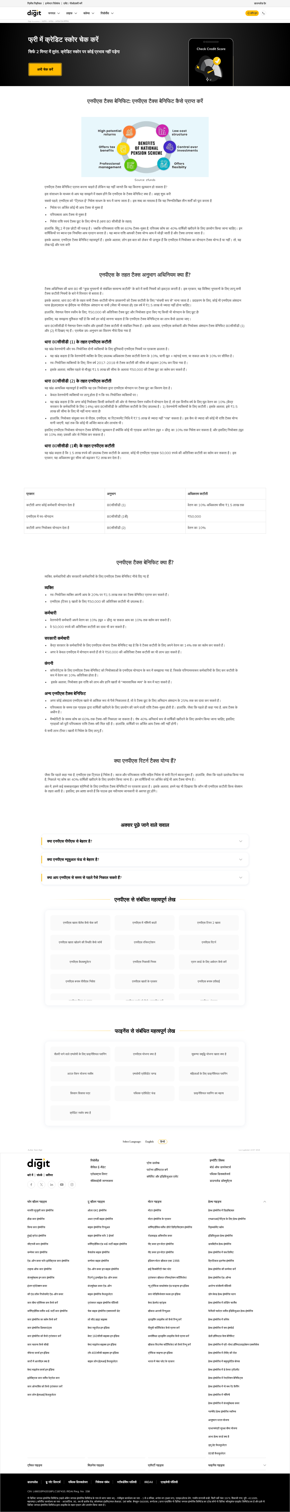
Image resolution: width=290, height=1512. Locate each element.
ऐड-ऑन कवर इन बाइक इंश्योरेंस (103, 1269)
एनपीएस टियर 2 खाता (208, 923)
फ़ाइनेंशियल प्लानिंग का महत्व (209, 1093)
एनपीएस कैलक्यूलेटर (80, 962)
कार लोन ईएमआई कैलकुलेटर (41, 1394)
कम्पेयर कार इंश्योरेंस (37, 1252)
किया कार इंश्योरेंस (36, 1227)
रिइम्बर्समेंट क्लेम (216, 1227)
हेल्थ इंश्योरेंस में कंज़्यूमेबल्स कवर (223, 1403)
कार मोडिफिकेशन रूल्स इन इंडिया (164, 1294)
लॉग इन (253, 13)
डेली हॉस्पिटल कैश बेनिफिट (221, 1336)
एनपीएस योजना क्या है (144, 1054)
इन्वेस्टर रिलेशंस (52, 3)
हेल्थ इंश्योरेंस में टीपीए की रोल (222, 1352)
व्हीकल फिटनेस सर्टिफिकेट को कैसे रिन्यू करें (169, 1344)
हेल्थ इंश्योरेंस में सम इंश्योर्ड (221, 1327)
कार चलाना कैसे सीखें (37, 1344)
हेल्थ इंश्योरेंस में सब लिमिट (221, 1252)
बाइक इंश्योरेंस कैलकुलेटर (100, 1294)
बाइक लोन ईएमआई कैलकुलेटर (103, 1361)
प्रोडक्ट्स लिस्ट (98, 1174)
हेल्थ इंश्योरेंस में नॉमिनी (219, 1394)
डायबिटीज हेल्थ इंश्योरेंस (219, 1244)
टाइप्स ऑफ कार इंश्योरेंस (39, 1269)
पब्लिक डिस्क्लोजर (78, 1482)
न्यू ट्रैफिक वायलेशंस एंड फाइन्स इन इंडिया (168, 1285)
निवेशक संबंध (102, 1482)
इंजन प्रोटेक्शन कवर (37, 1285)
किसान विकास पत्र (80, 1093)
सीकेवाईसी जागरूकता (101, 1181)
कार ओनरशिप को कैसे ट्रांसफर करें (44, 1386)
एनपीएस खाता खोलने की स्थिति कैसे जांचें (80, 942)
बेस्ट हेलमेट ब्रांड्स (157, 1302)
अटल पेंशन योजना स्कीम (80, 1074)
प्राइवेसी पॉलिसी (169, 1482)
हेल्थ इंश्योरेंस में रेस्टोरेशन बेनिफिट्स (225, 1378)
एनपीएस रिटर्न (209, 942)
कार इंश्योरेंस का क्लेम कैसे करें (42, 1319)
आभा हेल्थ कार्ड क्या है (218, 1436)
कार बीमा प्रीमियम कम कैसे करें (42, 1302)
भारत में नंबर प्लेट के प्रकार (161, 1361)
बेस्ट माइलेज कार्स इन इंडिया (40, 1369)
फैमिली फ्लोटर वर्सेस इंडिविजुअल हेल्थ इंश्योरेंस (230, 1311)
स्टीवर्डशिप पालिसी (127, 1482)
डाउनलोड (32, 1482)
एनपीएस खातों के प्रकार (144, 981)
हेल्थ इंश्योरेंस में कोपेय (218, 1319)
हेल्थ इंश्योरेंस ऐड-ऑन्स (219, 1277)
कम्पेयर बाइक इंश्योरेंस (98, 1260)
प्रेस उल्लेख (153, 1163)
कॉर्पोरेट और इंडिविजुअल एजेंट (162, 1176)
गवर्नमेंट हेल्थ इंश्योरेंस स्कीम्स (222, 1411)
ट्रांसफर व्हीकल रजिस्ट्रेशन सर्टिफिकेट (167, 1277)
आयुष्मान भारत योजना (218, 1420)
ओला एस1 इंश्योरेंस (97, 1210)
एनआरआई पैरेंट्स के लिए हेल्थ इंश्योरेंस (227, 1219)
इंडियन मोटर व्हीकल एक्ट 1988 (163, 1260)
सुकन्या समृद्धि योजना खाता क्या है (208, 1054)
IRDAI (148, 1482)
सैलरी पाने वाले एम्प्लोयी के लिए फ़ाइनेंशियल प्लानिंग (80, 1054)
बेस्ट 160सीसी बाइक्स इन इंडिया (103, 1336)
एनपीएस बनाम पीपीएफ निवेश (80, 981)
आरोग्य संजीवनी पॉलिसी (219, 1285)
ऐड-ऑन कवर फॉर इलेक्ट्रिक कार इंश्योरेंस (48, 1260)
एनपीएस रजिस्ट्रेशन (144, 942)
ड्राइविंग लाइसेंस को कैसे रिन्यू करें (165, 1319)
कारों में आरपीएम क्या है (38, 1361)
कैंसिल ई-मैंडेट (98, 1167)
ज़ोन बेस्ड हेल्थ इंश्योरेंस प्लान (222, 1294)
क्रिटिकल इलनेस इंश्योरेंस (221, 1260)
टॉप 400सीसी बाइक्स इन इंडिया (103, 1352)
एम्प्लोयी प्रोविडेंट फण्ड (144, 1074)
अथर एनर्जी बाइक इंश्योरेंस (100, 1219)
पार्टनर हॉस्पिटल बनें (157, 1170)
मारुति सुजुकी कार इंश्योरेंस (40, 1210)
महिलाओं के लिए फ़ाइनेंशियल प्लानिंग (208, 1074)
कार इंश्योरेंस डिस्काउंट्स (39, 1327)
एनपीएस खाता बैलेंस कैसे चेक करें (80, 923)
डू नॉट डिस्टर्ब (53, 1482)
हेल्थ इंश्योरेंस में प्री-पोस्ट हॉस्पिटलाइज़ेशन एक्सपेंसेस (233, 1344)
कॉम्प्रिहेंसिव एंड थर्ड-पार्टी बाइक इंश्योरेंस (107, 1244)
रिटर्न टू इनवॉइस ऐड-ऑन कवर (102, 1277)
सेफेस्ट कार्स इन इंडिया (38, 1352)
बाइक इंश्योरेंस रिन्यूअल (99, 1227)
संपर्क (39, 1175)
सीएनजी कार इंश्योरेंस (37, 1244)
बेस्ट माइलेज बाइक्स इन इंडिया (102, 1344)
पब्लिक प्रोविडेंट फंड (144, 1093)
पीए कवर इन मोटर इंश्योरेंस (161, 1244)
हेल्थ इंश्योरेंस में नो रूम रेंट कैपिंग (223, 1386)
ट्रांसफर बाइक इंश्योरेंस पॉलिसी (103, 1302)
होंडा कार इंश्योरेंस (36, 1219)
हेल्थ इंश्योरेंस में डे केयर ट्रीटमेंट (223, 1369)
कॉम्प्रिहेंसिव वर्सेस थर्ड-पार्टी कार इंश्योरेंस (47, 1311)
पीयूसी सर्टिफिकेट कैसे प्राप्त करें (164, 1327)
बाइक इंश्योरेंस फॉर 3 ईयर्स (101, 1235)
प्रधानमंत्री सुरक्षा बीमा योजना (222, 1428)
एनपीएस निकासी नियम (144, 962)
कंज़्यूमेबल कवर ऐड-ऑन (99, 1285)
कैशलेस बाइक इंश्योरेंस (99, 1252)
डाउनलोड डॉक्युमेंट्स (221, 1181)
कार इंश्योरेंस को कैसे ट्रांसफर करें (44, 1336)
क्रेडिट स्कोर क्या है (80, 1113)
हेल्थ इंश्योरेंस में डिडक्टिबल (221, 1210)
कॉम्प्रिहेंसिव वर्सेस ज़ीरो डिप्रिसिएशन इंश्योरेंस (170, 1227)
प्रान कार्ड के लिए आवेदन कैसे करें (209, 962)
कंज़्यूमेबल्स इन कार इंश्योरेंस (40, 1277)
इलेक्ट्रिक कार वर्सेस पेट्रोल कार (43, 1378)
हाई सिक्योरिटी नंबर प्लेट (159, 1269)
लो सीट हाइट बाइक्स (97, 1319)
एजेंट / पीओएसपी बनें (72, 3)
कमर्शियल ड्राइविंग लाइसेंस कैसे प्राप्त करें (168, 1336)
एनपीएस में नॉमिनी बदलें (144, 923)
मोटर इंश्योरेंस (154, 1210)
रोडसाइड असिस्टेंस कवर (160, 1235)
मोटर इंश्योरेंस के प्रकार (159, 1219)
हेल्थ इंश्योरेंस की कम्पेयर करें (222, 1269)
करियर (49, 1175)
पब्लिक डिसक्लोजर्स (220, 1174)
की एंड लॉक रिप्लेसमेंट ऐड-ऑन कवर (45, 1294)
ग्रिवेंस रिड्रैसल (34, 3)
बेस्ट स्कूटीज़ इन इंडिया (99, 1327)
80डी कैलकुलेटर (216, 1453)
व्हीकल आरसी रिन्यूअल (159, 1311)
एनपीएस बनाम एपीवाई (209, 981)
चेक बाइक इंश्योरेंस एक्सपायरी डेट (104, 1311)
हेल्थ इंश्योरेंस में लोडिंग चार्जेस (222, 1302)
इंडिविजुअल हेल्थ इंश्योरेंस (220, 1235)
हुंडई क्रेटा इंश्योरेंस (36, 1235)
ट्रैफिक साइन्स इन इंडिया (160, 1352)
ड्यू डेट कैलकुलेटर (217, 1445)
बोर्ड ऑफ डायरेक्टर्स (220, 1167)
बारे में (30, 1175)
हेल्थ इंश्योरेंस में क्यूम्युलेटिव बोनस (224, 1361)
